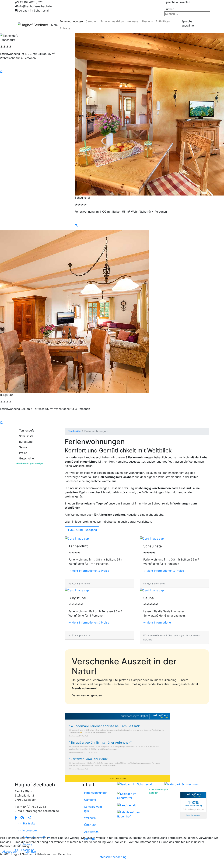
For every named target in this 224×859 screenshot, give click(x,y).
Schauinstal (26, 436)
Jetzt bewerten (117, 778)
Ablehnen (30, 851)
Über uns (147, 21)
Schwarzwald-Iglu (112, 21)
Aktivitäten (163, 21)
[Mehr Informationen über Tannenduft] (99, 538)
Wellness (132, 21)
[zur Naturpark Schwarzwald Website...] (181, 784)
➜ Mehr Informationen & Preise (88, 570)
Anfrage (65, 28)
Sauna (23, 447)
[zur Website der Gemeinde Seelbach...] (134, 784)
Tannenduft (26, 430)
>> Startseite (26, 823)
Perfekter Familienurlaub (89, 759)
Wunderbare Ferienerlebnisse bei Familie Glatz (105, 726)
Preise (23, 453)
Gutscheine (26, 458)
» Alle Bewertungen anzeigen (29, 463)
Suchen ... (170, 9)
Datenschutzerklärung (112, 857)
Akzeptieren (10, 851)
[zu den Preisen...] (34, 65)
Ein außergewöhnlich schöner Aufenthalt (100, 742)
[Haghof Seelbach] (33, 24)
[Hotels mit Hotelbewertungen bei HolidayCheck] (160, 716)
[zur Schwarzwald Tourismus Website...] (130, 795)
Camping (91, 21)
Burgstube (26, 441)
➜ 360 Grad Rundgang (82, 530)
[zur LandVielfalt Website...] (126, 805)
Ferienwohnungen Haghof (134, 716)
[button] (16, 818)
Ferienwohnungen (71, 21)
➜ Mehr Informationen (157, 622)
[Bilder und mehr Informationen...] (34, 72)
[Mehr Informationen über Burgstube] (99, 590)
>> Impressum (27, 830)
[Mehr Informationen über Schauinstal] (174, 538)
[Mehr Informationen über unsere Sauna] (174, 590)
